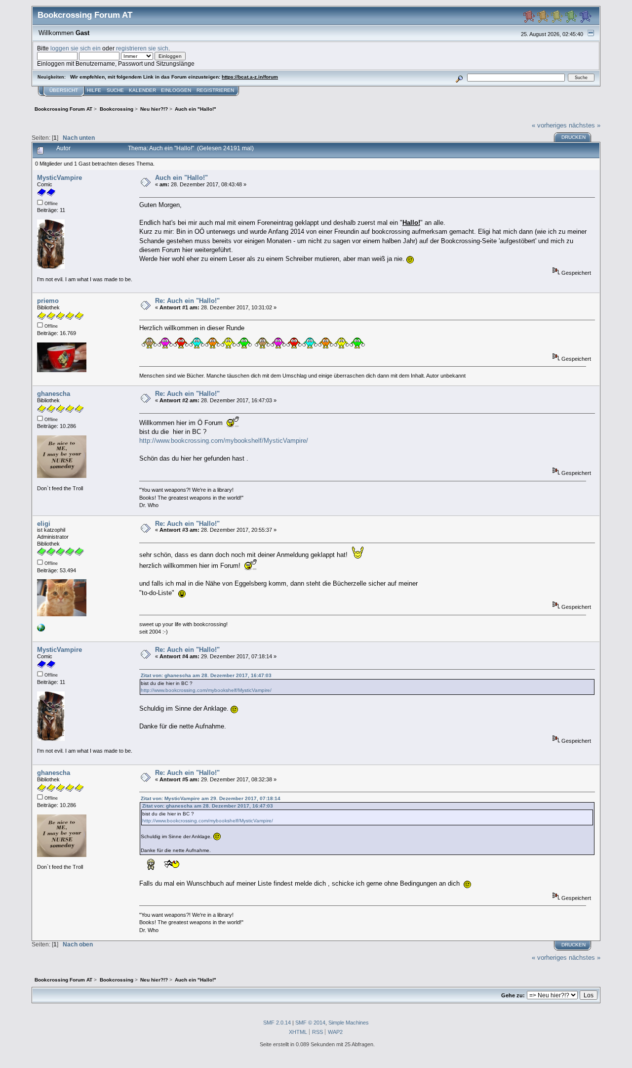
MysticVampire (59, 177)
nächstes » (584, 125)
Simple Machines (348, 1022)
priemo (48, 300)
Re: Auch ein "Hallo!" (187, 300)
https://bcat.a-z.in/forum (250, 77)
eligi (43, 523)
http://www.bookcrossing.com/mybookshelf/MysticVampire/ (223, 440)
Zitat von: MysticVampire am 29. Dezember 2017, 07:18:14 (210, 798)
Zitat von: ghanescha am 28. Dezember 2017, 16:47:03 (206, 675)
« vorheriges (549, 125)
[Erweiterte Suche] (459, 77)
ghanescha (53, 393)
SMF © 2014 (310, 1022)
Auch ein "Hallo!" (181, 177)
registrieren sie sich (142, 48)
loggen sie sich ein (75, 48)
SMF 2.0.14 (277, 1022)
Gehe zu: (513, 995)
